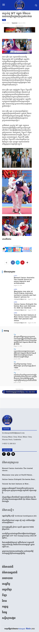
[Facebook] (13, 262)
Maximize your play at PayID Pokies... (17, 475)
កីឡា (4, 20)
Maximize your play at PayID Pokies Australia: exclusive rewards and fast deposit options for (25, 294)
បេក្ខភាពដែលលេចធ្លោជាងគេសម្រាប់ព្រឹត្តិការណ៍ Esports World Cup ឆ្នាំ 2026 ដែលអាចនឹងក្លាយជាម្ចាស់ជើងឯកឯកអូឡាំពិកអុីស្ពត (25, 354)
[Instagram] (8, 454)
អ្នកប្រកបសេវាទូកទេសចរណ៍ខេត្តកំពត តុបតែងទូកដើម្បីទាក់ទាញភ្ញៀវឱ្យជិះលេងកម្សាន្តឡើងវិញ (17, 552)
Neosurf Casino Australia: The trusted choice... (17, 469)
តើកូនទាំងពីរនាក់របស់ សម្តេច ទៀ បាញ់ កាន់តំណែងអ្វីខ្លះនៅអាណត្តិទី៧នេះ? (18, 521)
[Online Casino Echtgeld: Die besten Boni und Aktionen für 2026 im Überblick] (7, 305)
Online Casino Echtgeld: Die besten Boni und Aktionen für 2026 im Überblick (25, 306)
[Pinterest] (22, 262)
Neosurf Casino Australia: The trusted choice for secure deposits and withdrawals (24, 280)
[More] (27, 262)
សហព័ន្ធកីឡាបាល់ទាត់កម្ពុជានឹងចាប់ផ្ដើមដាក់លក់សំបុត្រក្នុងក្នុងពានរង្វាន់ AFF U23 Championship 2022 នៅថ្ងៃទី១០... (19, 536)
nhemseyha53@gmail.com (20, 299)
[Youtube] (13, 454)
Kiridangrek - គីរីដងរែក (24, 629)
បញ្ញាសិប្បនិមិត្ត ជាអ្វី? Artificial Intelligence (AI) (19, 516)
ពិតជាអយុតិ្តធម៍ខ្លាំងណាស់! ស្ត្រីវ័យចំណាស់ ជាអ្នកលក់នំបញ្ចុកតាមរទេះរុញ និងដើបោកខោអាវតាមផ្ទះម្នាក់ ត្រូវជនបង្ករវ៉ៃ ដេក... (18, 544)
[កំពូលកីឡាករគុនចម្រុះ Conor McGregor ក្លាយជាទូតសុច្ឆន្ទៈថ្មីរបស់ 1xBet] (7, 365)
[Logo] (19, 5)
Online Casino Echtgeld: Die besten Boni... (19, 479)
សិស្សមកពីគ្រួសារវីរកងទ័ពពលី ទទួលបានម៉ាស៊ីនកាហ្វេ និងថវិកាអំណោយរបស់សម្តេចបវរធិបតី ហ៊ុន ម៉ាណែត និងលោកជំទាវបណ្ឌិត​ (19, 499)
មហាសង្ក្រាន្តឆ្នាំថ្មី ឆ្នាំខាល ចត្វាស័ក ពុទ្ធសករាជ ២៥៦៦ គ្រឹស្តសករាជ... (18, 528)
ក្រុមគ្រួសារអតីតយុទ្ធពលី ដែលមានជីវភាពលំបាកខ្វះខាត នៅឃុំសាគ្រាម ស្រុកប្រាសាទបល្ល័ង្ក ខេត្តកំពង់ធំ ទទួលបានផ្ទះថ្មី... (19, 490)
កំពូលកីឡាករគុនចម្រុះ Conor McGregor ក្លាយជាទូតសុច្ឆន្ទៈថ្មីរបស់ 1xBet (25, 366)
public (15, 275)
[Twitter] (18, 262)
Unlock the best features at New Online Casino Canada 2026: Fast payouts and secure (25, 318)
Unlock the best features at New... (16, 484)
